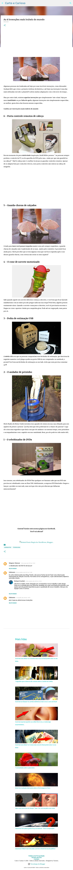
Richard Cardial (19, 581)
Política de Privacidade (37, 856)
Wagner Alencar (14, 563)
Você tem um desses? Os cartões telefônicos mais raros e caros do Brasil (36, 701)
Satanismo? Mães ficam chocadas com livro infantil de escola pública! (35, 848)
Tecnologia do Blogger (37, 864)
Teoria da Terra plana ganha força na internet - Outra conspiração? (34, 828)
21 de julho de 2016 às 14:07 (23, 597)
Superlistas (7, 547)
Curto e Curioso (15, 3)
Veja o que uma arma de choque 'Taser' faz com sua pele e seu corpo (35, 808)
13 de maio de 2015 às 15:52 (28, 563)
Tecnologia (16, 547)
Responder (13, 568)
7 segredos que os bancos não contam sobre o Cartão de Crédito (34, 681)
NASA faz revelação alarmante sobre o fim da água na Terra (32, 788)
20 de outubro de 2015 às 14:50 (33, 581)
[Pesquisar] (70, 3)
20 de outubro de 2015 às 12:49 (24, 572)
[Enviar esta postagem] (5, 545)
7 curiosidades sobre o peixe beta (25, 768)
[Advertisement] (36, 41)
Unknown (12, 572)
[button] (5, 25)
